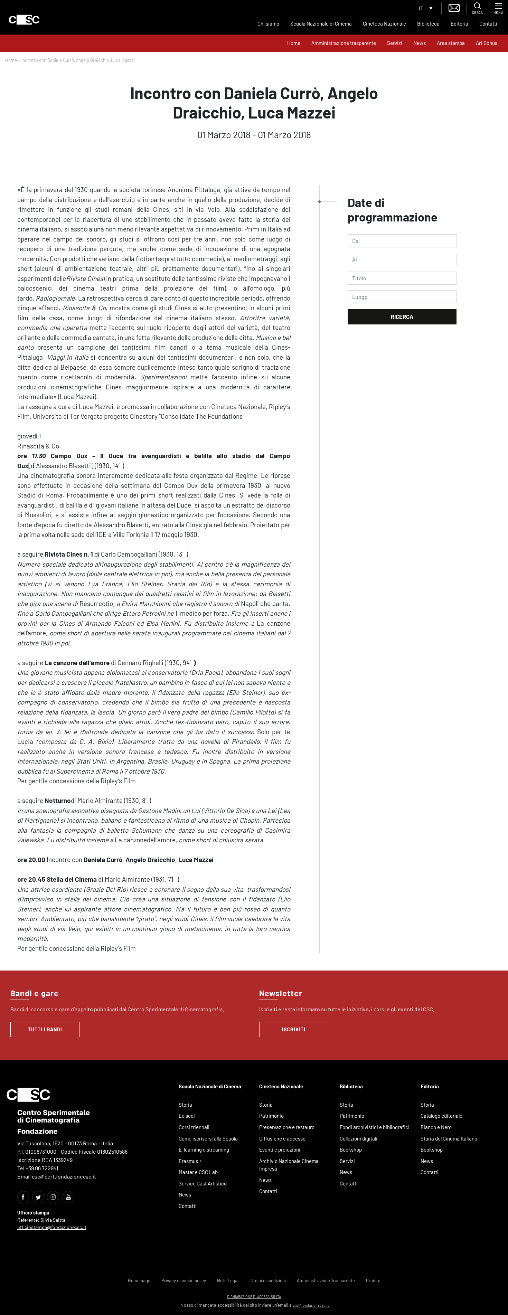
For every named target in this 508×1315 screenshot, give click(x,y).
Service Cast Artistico (203, 1183)
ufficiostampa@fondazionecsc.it (51, 1227)
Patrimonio (271, 1116)
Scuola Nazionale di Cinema (321, 23)
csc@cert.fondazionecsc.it (64, 1176)
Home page (139, 1280)
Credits (373, 1280)
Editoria (459, 23)
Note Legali (228, 1280)
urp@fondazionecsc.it (311, 1305)
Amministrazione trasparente (343, 43)
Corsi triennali (194, 1127)
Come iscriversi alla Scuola (208, 1138)
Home (293, 43)
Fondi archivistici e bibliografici (375, 1127)
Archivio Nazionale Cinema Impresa (289, 1165)
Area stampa (451, 43)
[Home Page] (24, 19)
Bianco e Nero (436, 1127)
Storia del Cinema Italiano (449, 1138)
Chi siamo (268, 23)
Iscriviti (293, 1029)
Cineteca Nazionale (384, 23)
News (419, 43)
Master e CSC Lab (198, 1172)
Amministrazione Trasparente (326, 1280)
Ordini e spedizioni (268, 1280)
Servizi (394, 43)
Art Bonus (486, 43)
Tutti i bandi (45, 1029)
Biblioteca (428, 23)
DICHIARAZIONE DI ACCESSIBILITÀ (254, 1296)
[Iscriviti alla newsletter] (454, 7)
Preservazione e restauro (286, 1127)
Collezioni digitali (358, 1138)
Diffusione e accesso (282, 1138)
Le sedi (187, 1116)
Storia (185, 1104)
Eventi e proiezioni (279, 1149)
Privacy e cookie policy (183, 1280)
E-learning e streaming (204, 1149)
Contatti (488, 23)
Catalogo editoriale (441, 1116)
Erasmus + (190, 1161)
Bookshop (351, 1149)
